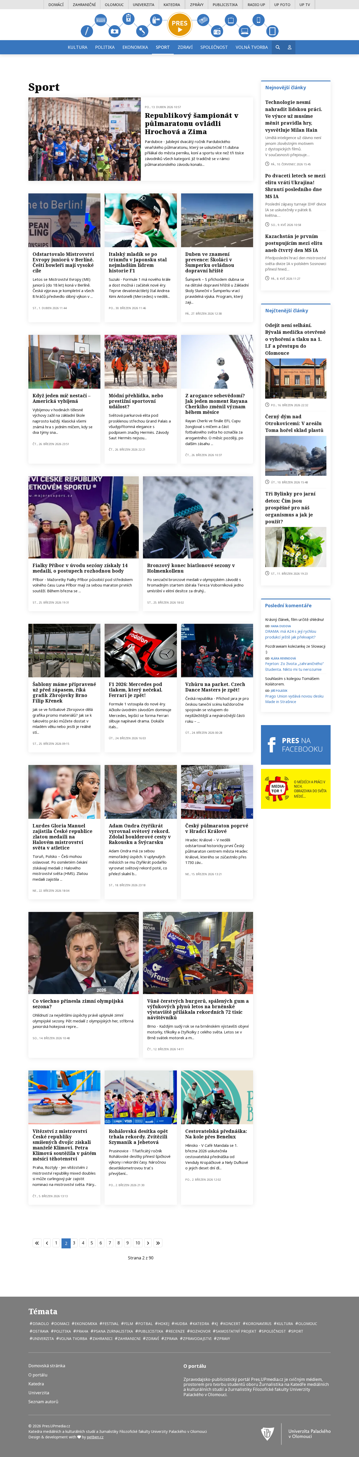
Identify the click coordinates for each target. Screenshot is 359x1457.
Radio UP (256, 4)
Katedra (171, 4)
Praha (81, 1331)
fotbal (145, 1323)
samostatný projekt (236, 1331)
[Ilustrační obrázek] (198, 517)
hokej (163, 1323)
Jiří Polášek (279, 690)
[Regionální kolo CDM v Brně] (217, 650)
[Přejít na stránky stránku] (47, 1242)
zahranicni (129, 1338)
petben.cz (95, 1436)
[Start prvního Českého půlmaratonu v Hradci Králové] (217, 792)
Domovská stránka (46, 1365)
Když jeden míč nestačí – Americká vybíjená (61, 398)
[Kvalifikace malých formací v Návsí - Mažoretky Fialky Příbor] (83, 517)
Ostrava (40, 1331)
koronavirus (258, 1323)
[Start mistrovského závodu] (84, 139)
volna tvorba (72, 1338)
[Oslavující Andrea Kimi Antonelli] (141, 220)
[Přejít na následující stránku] (148, 1242)
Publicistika (225, 4)
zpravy (223, 1338)
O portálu (37, 1374)
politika (62, 1331)
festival (110, 1323)
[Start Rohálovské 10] (141, 1097)
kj (215, 1323)
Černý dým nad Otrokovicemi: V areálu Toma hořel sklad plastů (294, 423)
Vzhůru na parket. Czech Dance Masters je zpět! (215, 687)
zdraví (152, 1338)
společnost (273, 1331)
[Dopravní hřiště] (217, 220)
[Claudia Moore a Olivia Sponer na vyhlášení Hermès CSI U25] (141, 361)
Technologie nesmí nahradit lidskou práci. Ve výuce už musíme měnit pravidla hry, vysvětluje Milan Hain (293, 116)
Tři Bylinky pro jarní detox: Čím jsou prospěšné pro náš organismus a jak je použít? (290, 507)
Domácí (56, 4)
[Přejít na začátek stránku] (37, 1242)
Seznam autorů (43, 1401)
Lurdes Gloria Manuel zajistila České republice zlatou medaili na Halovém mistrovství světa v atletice (62, 836)
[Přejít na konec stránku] (157, 1242)
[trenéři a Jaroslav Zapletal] (64, 220)
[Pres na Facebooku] (296, 745)
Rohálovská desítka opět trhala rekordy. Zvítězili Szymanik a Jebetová (138, 1136)
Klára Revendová (283, 658)
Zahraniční (84, 4)
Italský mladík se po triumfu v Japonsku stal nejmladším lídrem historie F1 (138, 262)
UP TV (305, 4)
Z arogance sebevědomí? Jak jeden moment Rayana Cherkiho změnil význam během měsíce (216, 403)
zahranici (101, 1338)
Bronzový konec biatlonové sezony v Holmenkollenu (191, 568)
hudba (180, 1323)
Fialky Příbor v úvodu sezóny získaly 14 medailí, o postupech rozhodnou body (80, 568)
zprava (170, 1338)
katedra (200, 1323)
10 (137, 1243)
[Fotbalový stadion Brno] (64, 650)
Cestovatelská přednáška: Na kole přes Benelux (216, 1134)
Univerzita (143, 4)
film (128, 1323)
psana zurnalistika (113, 1331)
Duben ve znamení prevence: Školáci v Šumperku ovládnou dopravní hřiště (209, 262)
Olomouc (114, 4)
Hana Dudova (281, 625)
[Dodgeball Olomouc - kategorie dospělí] (64, 361)
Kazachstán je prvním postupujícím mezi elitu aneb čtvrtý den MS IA (293, 243)
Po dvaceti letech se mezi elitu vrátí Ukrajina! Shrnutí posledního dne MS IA (295, 185)
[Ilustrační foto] (217, 361)
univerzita (43, 1338)
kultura (284, 1323)
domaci (61, 1323)
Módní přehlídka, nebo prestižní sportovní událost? (136, 401)
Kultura (77, 47)
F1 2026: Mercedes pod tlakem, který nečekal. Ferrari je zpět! (135, 689)
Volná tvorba (252, 47)
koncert (231, 1323)
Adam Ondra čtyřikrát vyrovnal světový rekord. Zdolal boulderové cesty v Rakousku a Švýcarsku (140, 833)
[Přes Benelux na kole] (217, 1097)
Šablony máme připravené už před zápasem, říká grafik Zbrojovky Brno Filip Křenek (64, 692)
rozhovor (200, 1331)
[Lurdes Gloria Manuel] (64, 792)
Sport (163, 47)
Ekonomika (135, 47)
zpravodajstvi (197, 1338)
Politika (105, 47)
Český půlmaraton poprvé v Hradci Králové (216, 828)
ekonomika (85, 1323)
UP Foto (282, 4)
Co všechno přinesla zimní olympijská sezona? (78, 1004)
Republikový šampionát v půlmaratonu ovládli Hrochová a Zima (191, 123)
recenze (176, 1331)
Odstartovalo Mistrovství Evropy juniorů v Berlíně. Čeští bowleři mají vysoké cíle (63, 262)
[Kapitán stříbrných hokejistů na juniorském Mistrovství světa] (83, 953)
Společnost (214, 47)
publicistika (150, 1331)
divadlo (40, 1323)
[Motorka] (198, 953)
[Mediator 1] (296, 789)
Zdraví (185, 47)
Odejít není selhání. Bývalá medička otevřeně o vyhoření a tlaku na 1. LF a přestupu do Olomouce (295, 339)
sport (296, 1331)
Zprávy (196, 4)
